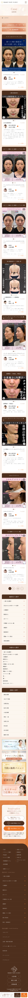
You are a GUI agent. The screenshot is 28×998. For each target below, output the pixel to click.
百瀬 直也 (6, 703)
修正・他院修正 (6, 922)
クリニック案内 (7, 852)
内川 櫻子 (6, 730)
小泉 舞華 (6, 712)
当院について (20, 849)
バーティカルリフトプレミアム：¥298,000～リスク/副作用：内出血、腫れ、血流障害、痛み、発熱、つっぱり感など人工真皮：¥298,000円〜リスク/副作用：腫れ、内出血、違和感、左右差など (13, 461)
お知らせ (19, 857)
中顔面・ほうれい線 (9, 623)
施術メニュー (6, 869)
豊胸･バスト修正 (8, 636)
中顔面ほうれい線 (7, 899)
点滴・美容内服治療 (8, 941)
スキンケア (5, 932)
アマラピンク (6, 960)
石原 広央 (6, 721)
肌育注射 (5, 950)
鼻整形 (5, 627)
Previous (4, 117)
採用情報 (5, 864)
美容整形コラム (7, 861)
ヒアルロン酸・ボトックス (9, 946)
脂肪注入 (6, 614)
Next (24, 117)
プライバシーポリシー (21, 860)
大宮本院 (14, 976)
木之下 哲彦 (7, 699)
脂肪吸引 (6, 632)
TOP (4, 849)
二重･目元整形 (7, 601)
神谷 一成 (6, 717)
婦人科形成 (5, 917)
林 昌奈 (6, 726)
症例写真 (19, 855)
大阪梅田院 (14, 984)
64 (18, 588)
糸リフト (6, 619)
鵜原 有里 (6, 735)
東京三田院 (14, 980)
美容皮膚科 (7, 641)
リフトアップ (6, 937)
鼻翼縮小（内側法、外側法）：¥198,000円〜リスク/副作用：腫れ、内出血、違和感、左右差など (13, 412)
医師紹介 (19, 852)
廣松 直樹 (6, 694)
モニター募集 (6, 857)
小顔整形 (6, 610)
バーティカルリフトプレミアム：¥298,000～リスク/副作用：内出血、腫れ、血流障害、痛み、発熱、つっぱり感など (13, 83)
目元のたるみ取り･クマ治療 (11, 605)
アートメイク (6, 955)
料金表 (5, 855)
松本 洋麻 (6, 708)
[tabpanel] (14, 55)
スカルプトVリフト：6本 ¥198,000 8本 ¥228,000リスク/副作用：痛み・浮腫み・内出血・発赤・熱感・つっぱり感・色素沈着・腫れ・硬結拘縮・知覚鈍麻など (13, 521)
